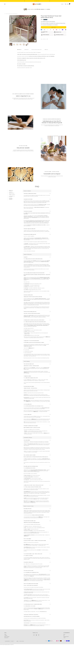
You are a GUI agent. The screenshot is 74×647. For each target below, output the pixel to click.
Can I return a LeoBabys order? (27, 414)
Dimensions (26, 49)
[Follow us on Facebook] (34, 635)
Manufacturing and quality (37, 49)
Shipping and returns (66, 636)
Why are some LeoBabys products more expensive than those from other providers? (34, 272)
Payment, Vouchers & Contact (11, 199)
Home (5, 13)
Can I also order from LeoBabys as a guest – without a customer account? (33, 553)
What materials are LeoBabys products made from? (30, 193)
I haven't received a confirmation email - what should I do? (31, 614)
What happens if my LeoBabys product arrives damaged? (31, 425)
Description (19, 49)
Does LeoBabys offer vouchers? (27, 508)
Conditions (5, 635)
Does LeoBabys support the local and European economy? (31, 466)
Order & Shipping (12, 194)
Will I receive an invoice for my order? (28, 570)
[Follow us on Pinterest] (39, 635)
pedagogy (46, 49)
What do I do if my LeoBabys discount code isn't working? (31, 583)
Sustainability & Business (12, 196)
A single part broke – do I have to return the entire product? (31, 340)
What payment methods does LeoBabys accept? (29, 520)
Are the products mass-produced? (28, 211)
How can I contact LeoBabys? (27, 538)
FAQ (64, 635)
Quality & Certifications (11, 192)
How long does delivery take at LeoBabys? (29, 386)
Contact (64, 637)
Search (64, 634)
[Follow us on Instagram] (36, 635)
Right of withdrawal (6, 636)
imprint (5, 634)
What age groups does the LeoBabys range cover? (30, 234)
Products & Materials (11, 190)
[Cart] (69, 4)
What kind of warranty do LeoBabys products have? (30, 311)
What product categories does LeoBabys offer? (29, 228)
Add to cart (53, 27)
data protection (6, 637)
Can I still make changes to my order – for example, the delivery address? (33, 604)
